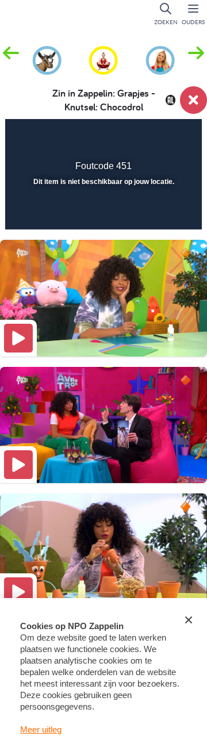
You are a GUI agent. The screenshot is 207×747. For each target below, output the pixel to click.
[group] (46, 59)
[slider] (102, 213)
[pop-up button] (135, 136)
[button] (196, 59)
